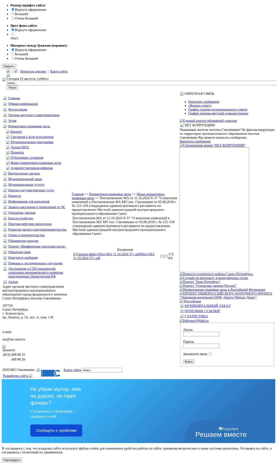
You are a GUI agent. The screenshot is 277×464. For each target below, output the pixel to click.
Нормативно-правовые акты (29, 126)
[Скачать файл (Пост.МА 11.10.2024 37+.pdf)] (107, 254)
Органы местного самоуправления (33, 115)
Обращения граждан (23, 241)
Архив (13, 282)
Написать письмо (33, 71)
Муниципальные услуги (26, 184)
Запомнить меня (195, 354)
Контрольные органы (24, 173)
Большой (21, 14)
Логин (188, 330)
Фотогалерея (17, 109)
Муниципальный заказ (25, 179)
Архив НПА (20, 147)
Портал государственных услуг (31, 190)
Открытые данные (21, 213)
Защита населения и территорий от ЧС (37, 207)
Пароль (188, 341)
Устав (12, 120)
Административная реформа (32, 168)
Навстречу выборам (23, 257)
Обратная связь (19, 252)
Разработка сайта (15, 376)
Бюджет (16, 131)
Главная (14, 98)
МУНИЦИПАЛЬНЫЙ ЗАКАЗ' (208, 306)
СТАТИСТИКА (196, 316)
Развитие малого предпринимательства (37, 229)
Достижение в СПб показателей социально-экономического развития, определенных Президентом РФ (36, 272)
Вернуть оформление (30, 9)
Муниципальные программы (32, 142)
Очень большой (26, 18)
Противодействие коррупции (30, 224)
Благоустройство (20, 218)
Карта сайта (59, 71)
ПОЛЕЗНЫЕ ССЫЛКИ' (202, 311)
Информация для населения (28, 201)
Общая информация (23, 104)
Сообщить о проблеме (56, 430)
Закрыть (8, 66)
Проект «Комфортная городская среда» (37, 246)
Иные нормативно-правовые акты (36, 163)
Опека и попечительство (26, 235)
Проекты (17, 152)
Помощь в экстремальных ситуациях (35, 263)
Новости (14, 196)
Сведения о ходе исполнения (32, 137)
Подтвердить (12, 460)
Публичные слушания (27, 157)
